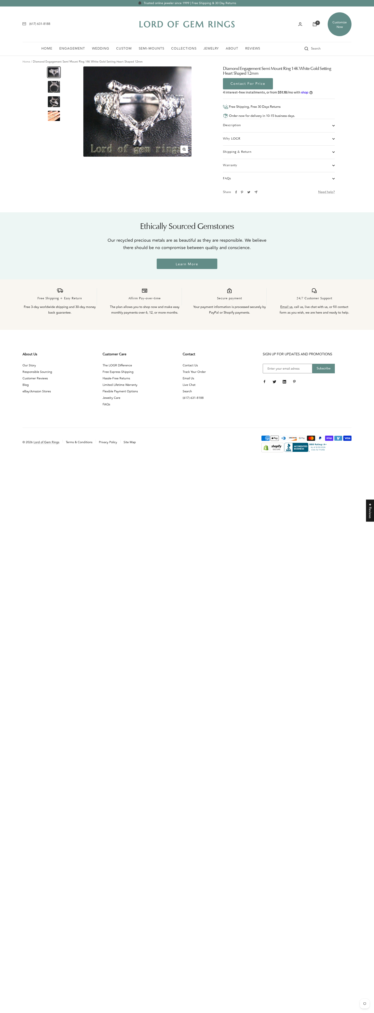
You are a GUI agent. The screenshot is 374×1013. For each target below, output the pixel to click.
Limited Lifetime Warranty (120, 385)
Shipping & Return (237, 152)
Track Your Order (194, 372)
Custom (124, 48)
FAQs (227, 178)
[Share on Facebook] (236, 192)
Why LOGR (231, 138)
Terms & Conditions (79, 442)
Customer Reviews (35, 378)
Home (46, 48)
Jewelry (211, 48)
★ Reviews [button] (370, 510)
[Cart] (315, 24)
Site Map (130, 442)
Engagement (72, 48)
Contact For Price (248, 83)
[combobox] (322, 49)
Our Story (29, 365)
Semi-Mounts (151, 48)
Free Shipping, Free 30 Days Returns (254, 106)
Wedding (100, 48)
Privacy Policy (108, 442)
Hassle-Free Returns (116, 378)
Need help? (326, 192)
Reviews (252, 48)
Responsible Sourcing (37, 372)
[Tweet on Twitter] (249, 192)
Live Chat (189, 385)
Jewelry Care (111, 398)
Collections (184, 48)
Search (187, 391)
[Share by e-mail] (256, 192)
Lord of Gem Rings (46, 442)
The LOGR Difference (117, 365)
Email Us (188, 378)
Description (232, 125)
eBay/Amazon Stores (37, 391)
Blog (26, 385)
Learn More (187, 264)
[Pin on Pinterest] (242, 192)
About (232, 48)
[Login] (300, 24)
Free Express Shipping (118, 372)
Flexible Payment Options (120, 391)
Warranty (230, 165)
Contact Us (190, 365)
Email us (286, 306)
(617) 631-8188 (193, 398)
